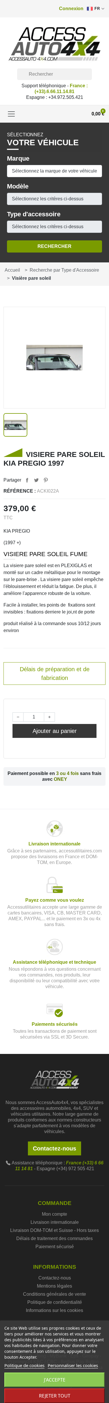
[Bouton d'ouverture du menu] (11, 113)
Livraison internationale (55, 1222)
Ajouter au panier (55, 731)
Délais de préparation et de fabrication (55, 673)
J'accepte (54, 1380)
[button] (71, 8)
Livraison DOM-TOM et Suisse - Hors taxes (54, 1230)
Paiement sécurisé (54, 1246)
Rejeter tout (54, 1396)
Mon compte (54, 1214)
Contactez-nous (54, 1148)
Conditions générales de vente (54, 1294)
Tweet (36, 480)
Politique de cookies (24, 1365)
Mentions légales (54, 1286)
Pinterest (45, 480)
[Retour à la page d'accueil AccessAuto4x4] (54, 1079)
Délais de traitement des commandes (54, 1238)
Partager (27, 480)
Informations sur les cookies (54, 1310)
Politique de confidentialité (54, 1302)
